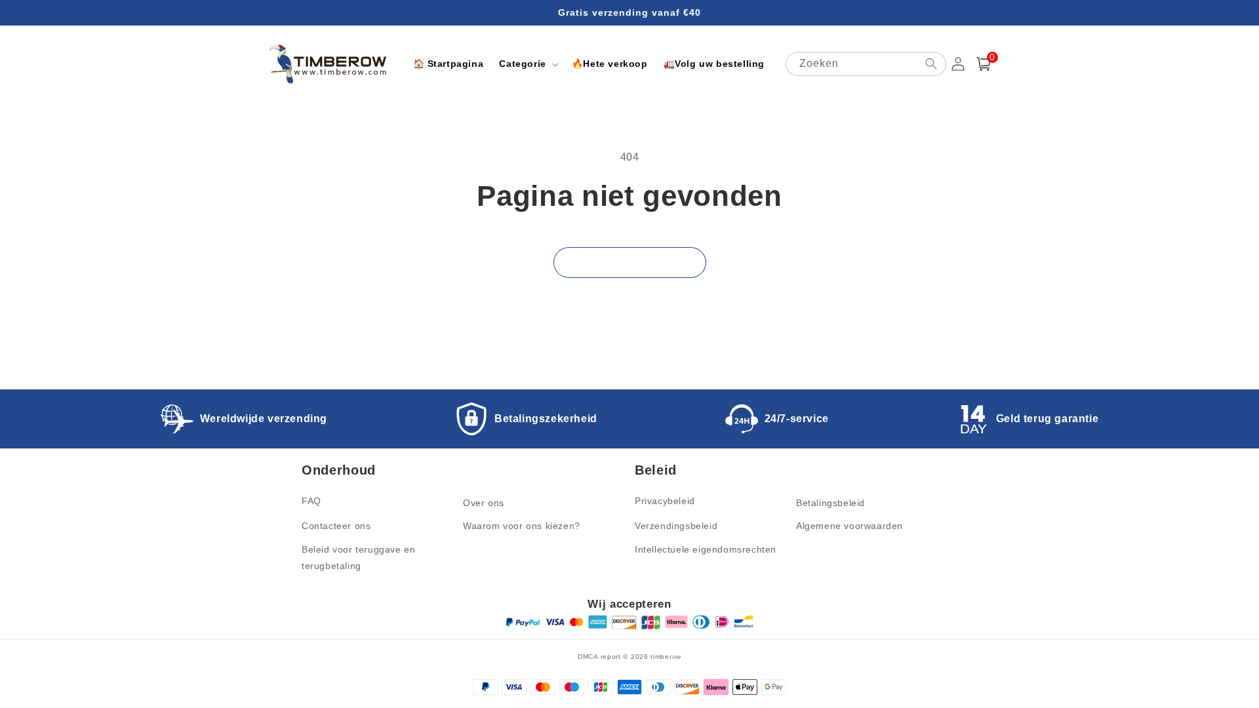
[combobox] (866, 63)
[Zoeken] (931, 63)
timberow (665, 656)
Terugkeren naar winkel (630, 261)
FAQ (311, 501)
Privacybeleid (665, 501)
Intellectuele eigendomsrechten (705, 549)
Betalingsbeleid (830, 503)
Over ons (483, 503)
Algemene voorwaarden (849, 526)
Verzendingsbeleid (676, 526)
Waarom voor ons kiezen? (521, 526)
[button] (527, 63)
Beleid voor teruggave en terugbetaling (358, 557)
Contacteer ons (336, 526)
